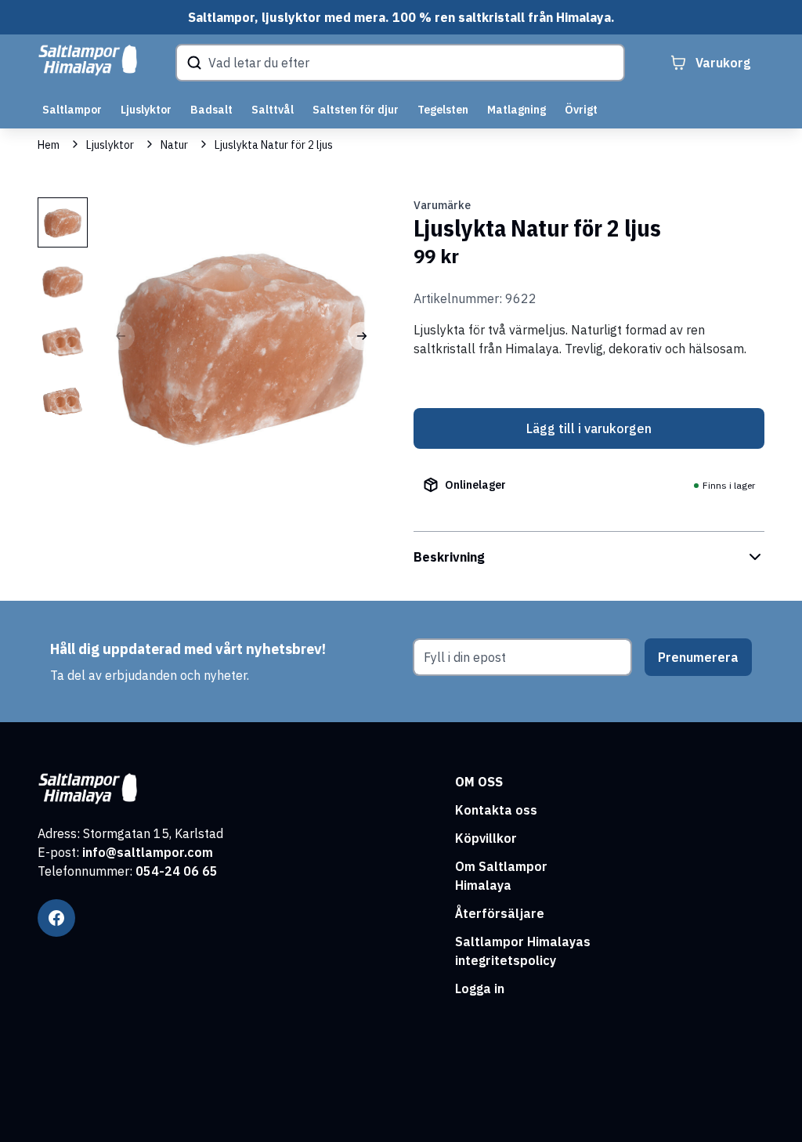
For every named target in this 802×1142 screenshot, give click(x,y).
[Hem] (88, 60)
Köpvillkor (486, 838)
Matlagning (516, 110)
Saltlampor (72, 110)
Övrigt (581, 110)
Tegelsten (442, 110)
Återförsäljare (499, 913)
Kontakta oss (496, 810)
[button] (362, 336)
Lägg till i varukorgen (589, 428)
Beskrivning (449, 557)
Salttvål (272, 110)
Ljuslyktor (146, 110)
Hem (49, 145)
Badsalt (211, 110)
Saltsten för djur (355, 110)
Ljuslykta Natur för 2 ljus (274, 145)
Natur (174, 145)
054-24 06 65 (176, 871)
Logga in (479, 988)
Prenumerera (698, 657)
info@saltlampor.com (147, 852)
